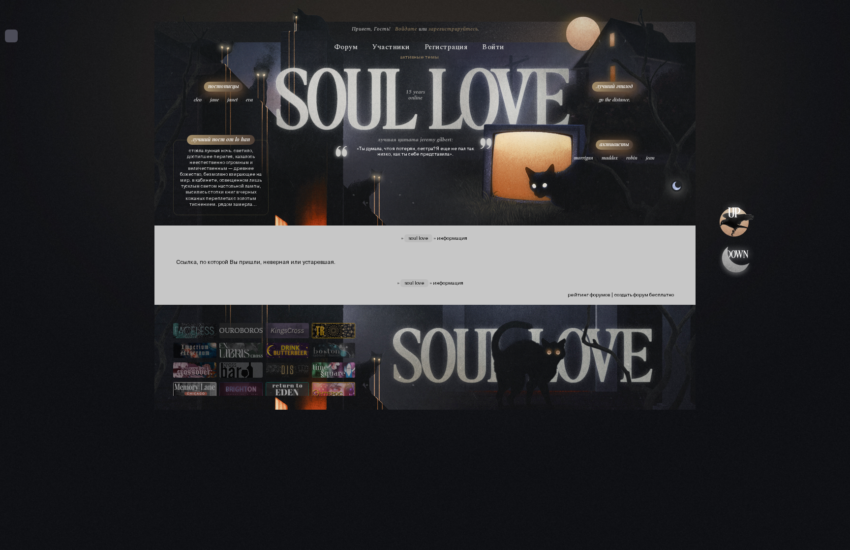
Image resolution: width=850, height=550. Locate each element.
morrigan (583, 157)
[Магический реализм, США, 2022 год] (287, 390)
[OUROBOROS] (241, 331)
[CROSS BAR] (241, 370)
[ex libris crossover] (241, 351)
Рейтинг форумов (589, 294)
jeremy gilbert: (436, 139)
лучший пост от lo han (221, 139)
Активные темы (419, 57)
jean (650, 157)
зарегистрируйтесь (453, 29)
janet (232, 99)
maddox (610, 157)
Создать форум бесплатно (644, 294)
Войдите (406, 29)
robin (632, 157)
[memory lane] (194, 390)
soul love (418, 238)
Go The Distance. (614, 99)
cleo (198, 99)
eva (249, 99)
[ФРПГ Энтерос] (333, 390)
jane (214, 99)
